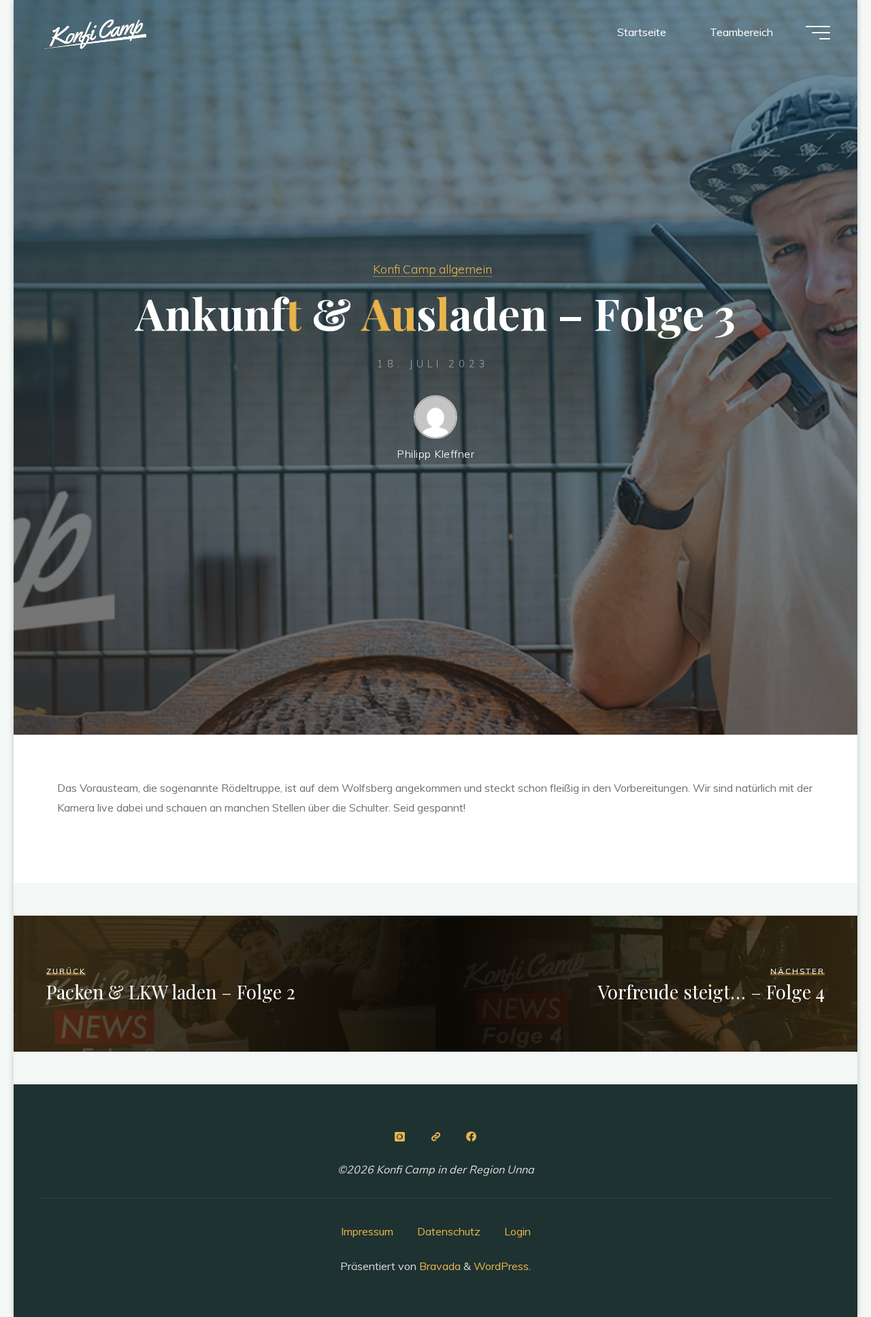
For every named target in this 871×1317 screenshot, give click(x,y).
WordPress (501, 1266)
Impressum (367, 1231)
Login (517, 1231)
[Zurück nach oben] (818, 1264)
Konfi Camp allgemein (432, 268)
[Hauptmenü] (818, 32)
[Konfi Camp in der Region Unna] (95, 32)
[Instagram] (399, 1137)
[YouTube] (435, 1137)
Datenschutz (448, 1231)
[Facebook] (471, 1137)
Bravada (438, 1266)
